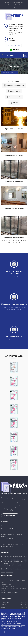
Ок (3, 632)
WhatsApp (16, 50)
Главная (5, 73)
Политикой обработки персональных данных (13, 624)
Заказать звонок (14, 45)
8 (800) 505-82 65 (14, 26)
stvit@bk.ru (12, 40)
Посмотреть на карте (7, 572)
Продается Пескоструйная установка (12, 544)
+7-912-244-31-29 (11, 55)
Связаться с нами (10, 515)
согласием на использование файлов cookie (11, 622)
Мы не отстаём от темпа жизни (10, 526)
